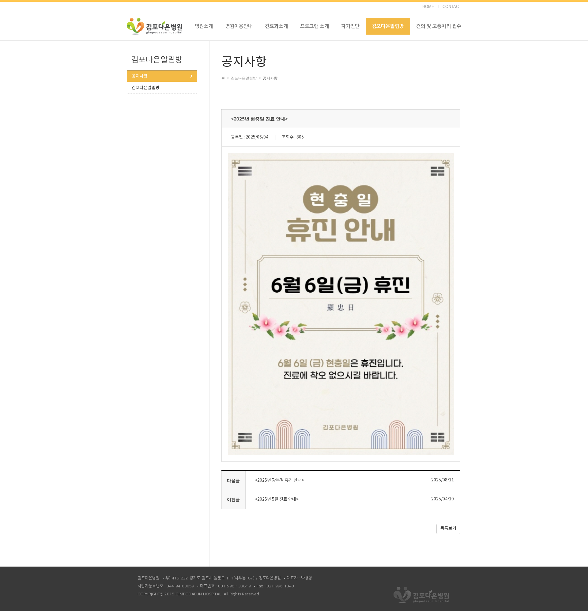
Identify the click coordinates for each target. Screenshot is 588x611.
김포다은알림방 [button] (388, 26)
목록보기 (448, 528)
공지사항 (140, 76)
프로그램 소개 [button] (314, 26)
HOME (428, 6)
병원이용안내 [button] (239, 26)
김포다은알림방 (146, 87)
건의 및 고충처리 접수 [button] (438, 26)
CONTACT (452, 6)
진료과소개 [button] (276, 26)
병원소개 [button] (203, 26)
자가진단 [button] (350, 26)
